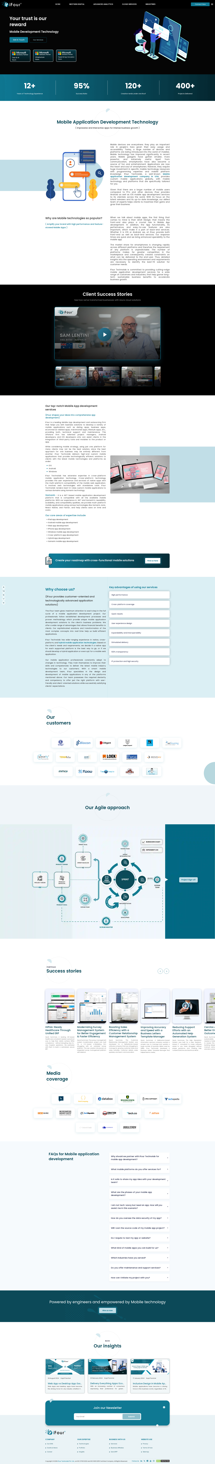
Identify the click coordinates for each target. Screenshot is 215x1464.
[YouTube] (150, 1461)
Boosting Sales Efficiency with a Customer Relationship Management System (123, 1031)
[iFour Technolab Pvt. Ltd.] (55, 1432)
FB (3, 595)
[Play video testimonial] (104, 334)
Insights (81, 1452)
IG (3, 603)
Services (114, 1444)
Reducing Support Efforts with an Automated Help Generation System (184, 1031)
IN (3, 587)
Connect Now (200, 4)
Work (57, 4)
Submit (131, 1416)
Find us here (152, 561)
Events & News (52, 1448)
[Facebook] (147, 1461)
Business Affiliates (117, 1448)
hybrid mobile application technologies (77, 642)
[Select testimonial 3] (137, 376)
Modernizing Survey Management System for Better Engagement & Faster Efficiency (91, 1031)
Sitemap (146, 1452)
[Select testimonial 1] (71, 376)
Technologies (84, 1444)
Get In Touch (19, 40)
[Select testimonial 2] (104, 376)
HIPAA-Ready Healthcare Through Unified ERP (58, 1030)
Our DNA (50, 1444)
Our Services (38, 40)
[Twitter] (144, 1461)
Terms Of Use (148, 1448)
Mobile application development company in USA (140, 175)
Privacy (145, 1444)
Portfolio (82, 1448)
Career (49, 1452)
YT (3, 599)
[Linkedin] (141, 1461)
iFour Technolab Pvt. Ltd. (66, 1461)
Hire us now (107, 1310)
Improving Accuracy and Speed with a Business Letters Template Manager (153, 1031)
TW (3, 591)
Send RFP (114, 1452)
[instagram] (154, 1461)
